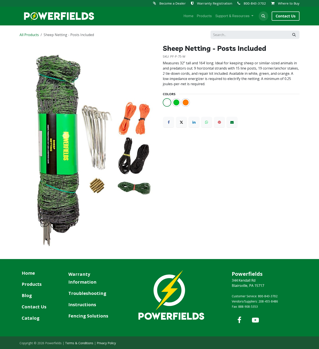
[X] (181, 122)
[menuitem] (188, 16)
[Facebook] (168, 122)
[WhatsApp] (206, 122)
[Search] (294, 35)
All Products (29, 34)
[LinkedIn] (194, 122)
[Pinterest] (219, 122)
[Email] (232, 122)
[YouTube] (255, 320)
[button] (263, 16)
